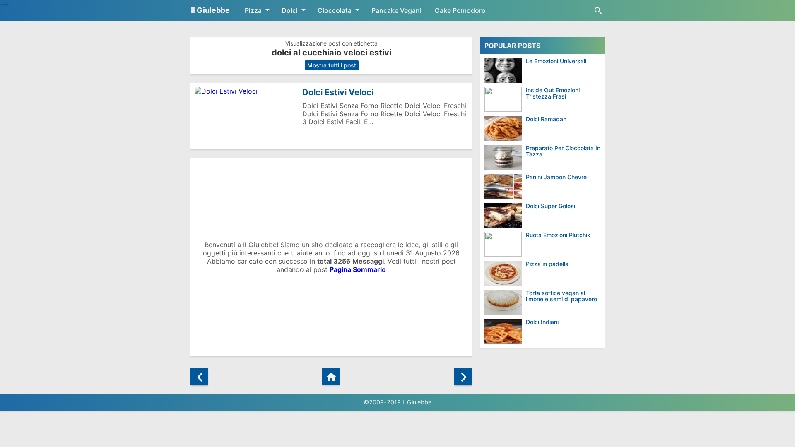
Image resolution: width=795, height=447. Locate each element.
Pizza (253, 10)
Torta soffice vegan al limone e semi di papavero (561, 296)
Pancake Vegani (396, 10)
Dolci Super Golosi (550, 206)
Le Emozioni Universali (556, 61)
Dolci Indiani (542, 322)
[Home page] (331, 376)
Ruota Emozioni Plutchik (558, 235)
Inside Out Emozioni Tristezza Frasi (553, 93)
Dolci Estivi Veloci (337, 92)
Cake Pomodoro (460, 10)
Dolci (290, 10)
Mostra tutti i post (331, 65)
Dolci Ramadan (546, 119)
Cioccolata (335, 10)
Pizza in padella (547, 264)
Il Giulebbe (210, 10)
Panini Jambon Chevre (556, 177)
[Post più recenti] (199, 376)
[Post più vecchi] (463, 376)
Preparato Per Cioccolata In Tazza (563, 151)
